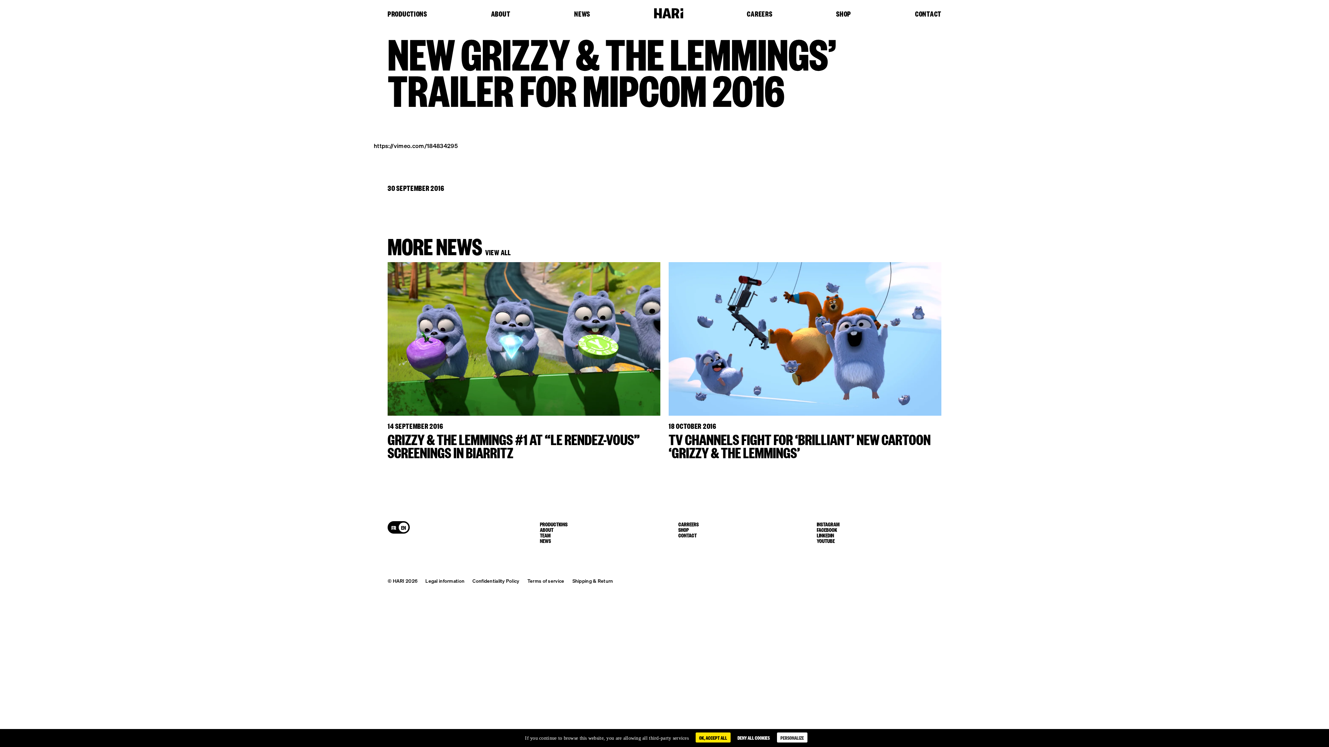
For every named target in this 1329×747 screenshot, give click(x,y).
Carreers (688, 524)
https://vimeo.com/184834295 (416, 145)
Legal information (444, 581)
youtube (826, 540)
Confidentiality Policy (495, 581)
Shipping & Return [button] (592, 581)
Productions (407, 14)
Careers (759, 14)
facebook (827, 529)
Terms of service (545, 581)
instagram (828, 524)
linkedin (825, 535)
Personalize (792, 737)
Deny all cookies (754, 737)
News (582, 14)
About (500, 14)
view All (498, 252)
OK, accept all (713, 737)
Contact (928, 14)
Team (545, 535)
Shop (843, 14)
